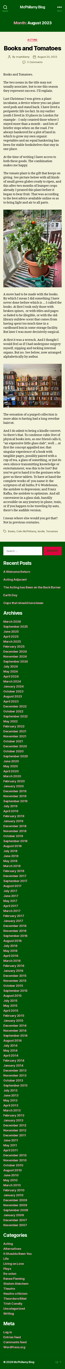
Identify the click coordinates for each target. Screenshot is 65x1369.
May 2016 (10, 951)
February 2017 (13, 916)
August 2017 (12, 886)
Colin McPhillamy (26, 531)
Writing (8, 1313)
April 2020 (11, 771)
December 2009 (15, 1200)
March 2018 (11, 866)
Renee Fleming (14, 1278)
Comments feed (15, 1342)
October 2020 (13, 751)
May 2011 (10, 1145)
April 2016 (10, 956)
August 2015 (12, 995)
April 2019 (10, 811)
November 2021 (14, 736)
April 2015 (10, 1010)
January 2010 (13, 1195)
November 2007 (15, 1225)
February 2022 (13, 726)
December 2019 (14, 791)
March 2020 (12, 776)
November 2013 (14, 1075)
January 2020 (13, 786)
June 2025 (11, 631)
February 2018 (13, 871)
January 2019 (13, 821)
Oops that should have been (23, 603)
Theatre (9, 1288)
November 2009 (15, 1205)
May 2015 (10, 1005)
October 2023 (13, 691)
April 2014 (10, 1055)
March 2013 (11, 1110)
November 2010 (15, 1160)
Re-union (9, 1273)
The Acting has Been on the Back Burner (32, 587)
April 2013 (10, 1105)
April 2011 (10, 1150)
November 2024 (15, 656)
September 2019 (15, 801)
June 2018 (10, 856)
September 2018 (15, 841)
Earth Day (10, 595)
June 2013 (10, 1095)
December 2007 (15, 1220)
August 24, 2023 (47, 56)
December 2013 (14, 1070)
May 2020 (10, 766)
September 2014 (15, 1035)
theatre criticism (15, 1293)
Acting (32, 39)
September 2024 (15, 661)
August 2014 (12, 1040)
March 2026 (12, 621)
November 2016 (14, 931)
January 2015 (13, 1020)
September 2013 (15, 1085)
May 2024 (10, 671)
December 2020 (15, 746)
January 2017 (13, 921)
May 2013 (10, 1100)
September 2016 (15, 936)
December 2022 (15, 706)
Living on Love (13, 1263)
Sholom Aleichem (15, 1283)
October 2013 (13, 1080)
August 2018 (12, 846)
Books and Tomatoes (32, 48)
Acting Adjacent (15, 579)
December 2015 (14, 975)
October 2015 (13, 985)
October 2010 (13, 1165)
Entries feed (12, 1337)
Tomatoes (52, 531)
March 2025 (12, 641)
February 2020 (14, 781)
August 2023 (12, 696)
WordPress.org (14, 1347)
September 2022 (15, 716)
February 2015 (13, 1015)
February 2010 (13, 1190)
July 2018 (10, 851)
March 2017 (11, 911)
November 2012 (14, 1130)
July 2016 (10, 946)
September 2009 (15, 1210)
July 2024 (10, 666)
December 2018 (14, 826)
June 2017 (10, 896)
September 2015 (15, 990)
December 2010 (15, 1155)
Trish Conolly (12, 1303)
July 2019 (10, 806)
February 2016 (13, 965)
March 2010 (12, 1185)
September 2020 (15, 756)
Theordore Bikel (14, 1298)
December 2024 (15, 651)
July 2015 (10, 1000)
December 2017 (14, 876)
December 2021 (14, 731)
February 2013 (13, 1115)
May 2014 (10, 1050)
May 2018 (10, 861)
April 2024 (10, 676)
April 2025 (10, 636)
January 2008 (13, 1215)
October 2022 (13, 711)
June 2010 (11, 1175)
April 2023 (10, 701)
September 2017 (15, 881)
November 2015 (14, 980)
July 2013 (10, 1090)
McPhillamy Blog (32, 7)
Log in (7, 1332)
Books (11, 531)
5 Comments (34, 62)
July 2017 (10, 891)
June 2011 (10, 1140)
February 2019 (13, 816)
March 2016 (11, 960)
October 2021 (13, 741)
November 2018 (14, 831)
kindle (41, 531)
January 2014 (13, 1065)
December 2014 (14, 1025)
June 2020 (11, 761)
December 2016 (14, 926)
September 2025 (15, 626)
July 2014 (10, 1045)
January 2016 (13, 970)
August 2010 (12, 1170)
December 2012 (14, 1125)
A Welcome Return (16, 571)
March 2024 (12, 681)
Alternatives (12, 1248)
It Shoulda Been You (17, 1253)
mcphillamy (23, 56)
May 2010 (10, 1180)
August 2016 (12, 941)
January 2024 (13, 686)
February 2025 (14, 646)
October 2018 (13, 836)
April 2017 (10, 906)
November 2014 (14, 1030)
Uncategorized (14, 1308)
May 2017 (10, 901)
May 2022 (10, 721)
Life (6, 1258)
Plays (7, 1268)
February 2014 (13, 1060)
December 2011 (14, 1135)
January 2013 (13, 1120)
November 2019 (14, 796)
